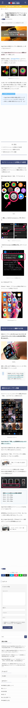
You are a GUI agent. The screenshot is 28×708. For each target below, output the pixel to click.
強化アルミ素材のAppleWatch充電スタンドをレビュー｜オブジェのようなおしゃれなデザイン (14, 651)
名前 (4, 607)
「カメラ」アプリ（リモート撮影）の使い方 (17, 528)
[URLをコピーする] (25, 575)
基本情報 (5, 691)
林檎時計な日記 (6, 700)
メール (5, 612)
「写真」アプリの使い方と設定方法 (17, 463)
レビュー (5, 688)
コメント (5, 591)
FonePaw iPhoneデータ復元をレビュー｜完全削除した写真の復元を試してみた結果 (13, 655)
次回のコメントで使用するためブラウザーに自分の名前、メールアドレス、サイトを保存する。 (14, 623)
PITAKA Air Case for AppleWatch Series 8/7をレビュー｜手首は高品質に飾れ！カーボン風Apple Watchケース (14, 647)
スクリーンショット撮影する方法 (11, 149)
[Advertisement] (14, 123)
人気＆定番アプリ (7, 697)
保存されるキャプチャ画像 (9, 152)
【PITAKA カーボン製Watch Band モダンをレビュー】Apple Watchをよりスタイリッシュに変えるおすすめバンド (14, 665)
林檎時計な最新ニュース (8, 685)
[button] (3, 575)
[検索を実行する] (25, 636)
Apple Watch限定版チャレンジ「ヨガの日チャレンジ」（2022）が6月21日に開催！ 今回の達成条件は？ (14, 660)
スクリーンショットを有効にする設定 (12, 147)
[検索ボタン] (25, 2)
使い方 (4, 19)
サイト (4, 617)
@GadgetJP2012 (15, 58)
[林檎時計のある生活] (14, 2)
